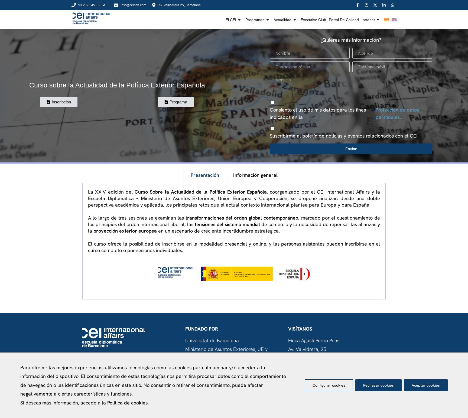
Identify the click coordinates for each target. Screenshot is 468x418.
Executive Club (313, 20)
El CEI (231, 20)
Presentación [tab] (205, 175)
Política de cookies (127, 403)
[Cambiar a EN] (394, 20)
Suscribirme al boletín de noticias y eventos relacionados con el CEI (343, 136)
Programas (254, 20)
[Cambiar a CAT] (386, 20)
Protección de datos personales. (397, 113)
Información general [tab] (255, 175)
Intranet (368, 20)
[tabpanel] (234, 241)
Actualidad (282, 20)
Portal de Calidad (344, 20)
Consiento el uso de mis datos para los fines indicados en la (344, 113)
